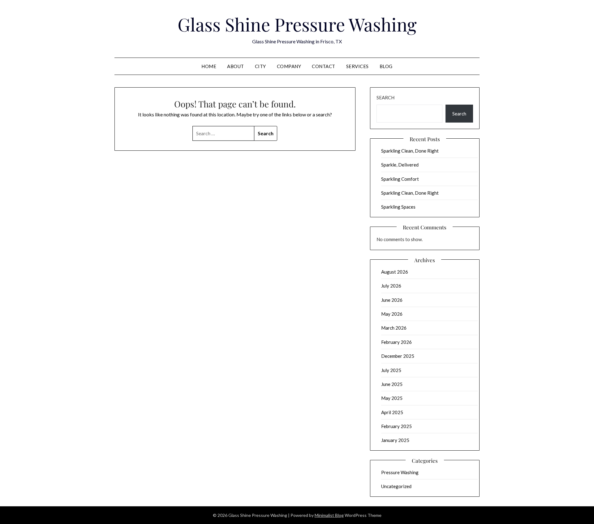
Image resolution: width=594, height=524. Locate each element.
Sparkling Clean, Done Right (410, 151)
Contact (323, 66)
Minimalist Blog (329, 515)
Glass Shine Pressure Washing (297, 24)
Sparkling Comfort (400, 179)
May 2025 (391, 398)
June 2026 (391, 300)
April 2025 (392, 412)
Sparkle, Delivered (400, 164)
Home (208, 66)
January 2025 (395, 440)
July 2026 (391, 285)
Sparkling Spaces (398, 207)
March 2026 (394, 328)
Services (357, 66)
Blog (386, 66)
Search (385, 97)
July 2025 (391, 370)
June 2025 (391, 384)
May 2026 (391, 314)
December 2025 (397, 356)
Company (289, 66)
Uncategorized (396, 486)
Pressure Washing (400, 472)
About (235, 66)
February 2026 (396, 342)
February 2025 (396, 426)
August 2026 (394, 272)
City (260, 66)
